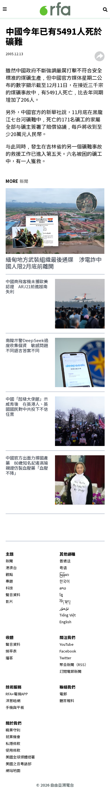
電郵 (63, 693)
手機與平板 (15, 707)
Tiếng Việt (68, 615)
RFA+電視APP (17, 693)
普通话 (65, 560)
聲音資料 (13, 594)
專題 (9, 581)
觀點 (9, 574)
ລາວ (63, 588)
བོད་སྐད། (65, 601)
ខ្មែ (61, 594)
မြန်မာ (64, 574)
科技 (9, 588)
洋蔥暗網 (13, 700)
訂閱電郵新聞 (71, 671)
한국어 (65, 581)
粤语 (63, 567)
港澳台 (11, 567)
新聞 (9, 560)
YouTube (67, 644)
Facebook (68, 651)
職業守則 (13, 730)
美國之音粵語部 (18, 763)
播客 (9, 657)
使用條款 (13, 750)
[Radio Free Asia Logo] (55, 9)
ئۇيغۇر (64, 608)
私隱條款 (13, 743)
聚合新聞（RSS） (74, 664)
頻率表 (11, 651)
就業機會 (13, 736)
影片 (9, 601)
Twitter (65, 657)
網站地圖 (13, 770)
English (65, 621)
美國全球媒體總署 (20, 757)
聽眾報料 (67, 700)
